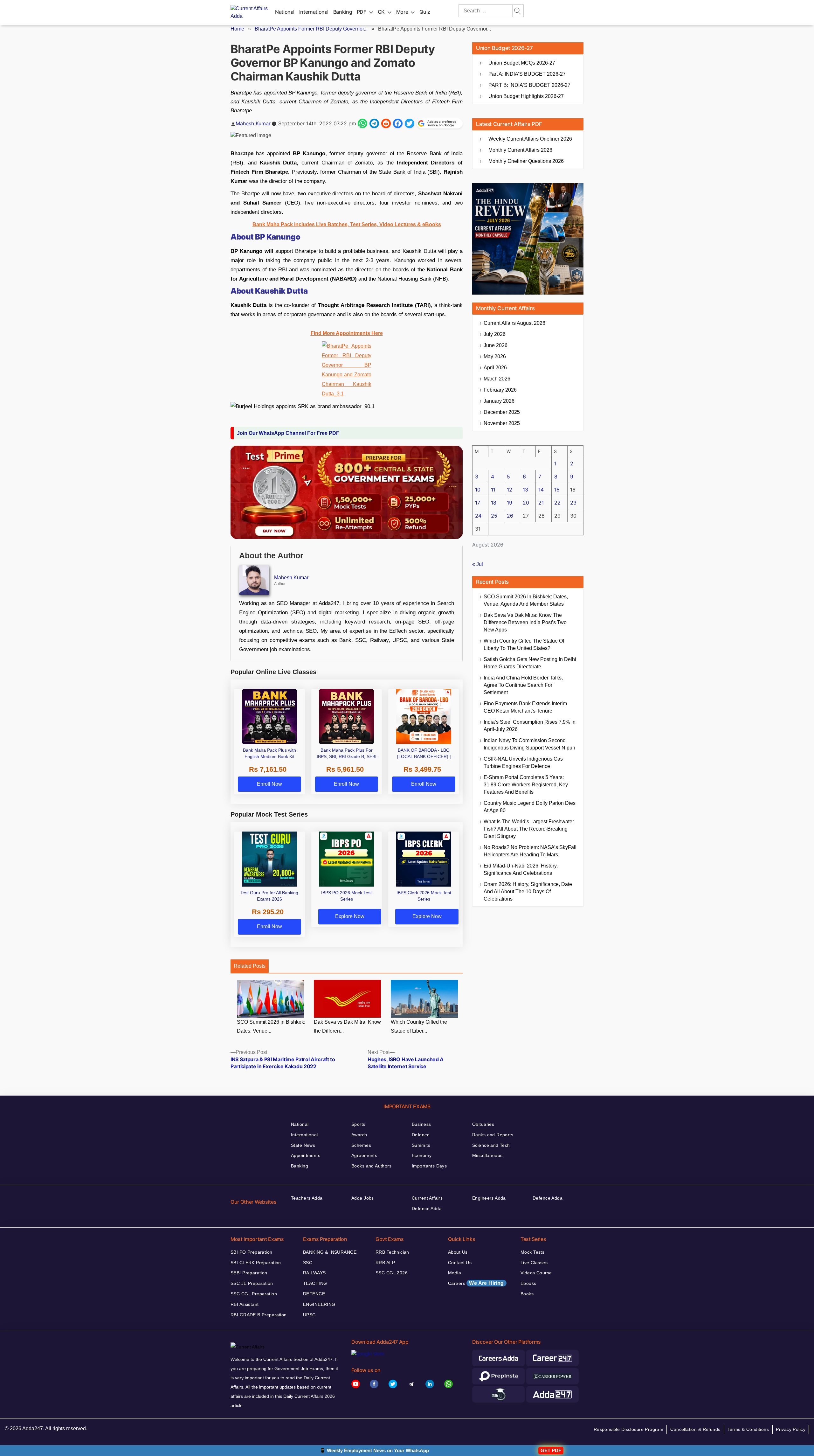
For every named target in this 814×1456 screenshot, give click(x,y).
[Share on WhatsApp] (362, 123)
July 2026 (495, 334)
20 (526, 502)
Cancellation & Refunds (695, 1429)
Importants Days (429, 1165)
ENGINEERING (319, 1304)
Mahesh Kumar (253, 123)
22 (557, 502)
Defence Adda (427, 1208)
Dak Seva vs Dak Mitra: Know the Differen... (347, 1026)
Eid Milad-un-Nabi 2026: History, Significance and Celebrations (521, 869)
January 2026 (499, 401)
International (313, 12)
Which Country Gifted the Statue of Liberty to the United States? (524, 644)
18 (493, 502)
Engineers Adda (489, 1198)
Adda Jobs (362, 1198)
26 (510, 515)
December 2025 (502, 412)
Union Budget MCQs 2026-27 (521, 63)
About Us (457, 1252)
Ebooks (528, 1283)
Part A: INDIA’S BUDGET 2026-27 (527, 74)
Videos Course (536, 1272)
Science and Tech (491, 1145)
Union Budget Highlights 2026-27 (526, 96)
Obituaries (483, 1124)
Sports (358, 1124)
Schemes (361, 1145)
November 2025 (502, 423)
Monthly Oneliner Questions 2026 (526, 161)
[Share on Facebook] (398, 123)
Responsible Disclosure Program (629, 1429)
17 (477, 502)
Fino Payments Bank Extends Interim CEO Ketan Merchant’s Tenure (525, 707)
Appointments (305, 1155)
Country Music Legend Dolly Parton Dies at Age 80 (530, 806)
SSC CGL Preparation (254, 1293)
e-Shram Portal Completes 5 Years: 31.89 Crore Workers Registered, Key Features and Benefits (526, 785)
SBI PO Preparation (251, 1252)
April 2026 (495, 367)
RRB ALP (385, 1262)
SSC (307, 1262)
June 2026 (495, 345)
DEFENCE (314, 1293)
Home (237, 28)
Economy (421, 1155)
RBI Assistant (245, 1304)
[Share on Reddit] (386, 123)
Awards (359, 1134)
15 (557, 489)
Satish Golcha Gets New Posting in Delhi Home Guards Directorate (530, 663)
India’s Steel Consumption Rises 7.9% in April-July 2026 (530, 725)
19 (509, 502)
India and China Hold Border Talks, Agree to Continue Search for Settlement (523, 685)
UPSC (309, 1314)
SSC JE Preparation (252, 1283)
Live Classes (534, 1262)
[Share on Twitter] (409, 123)
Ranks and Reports (492, 1134)
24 (478, 515)
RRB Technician (392, 1252)
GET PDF (551, 1450)
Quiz (424, 12)
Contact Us (460, 1262)
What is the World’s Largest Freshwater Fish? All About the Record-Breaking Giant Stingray (529, 829)
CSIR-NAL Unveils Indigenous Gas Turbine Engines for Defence (523, 762)
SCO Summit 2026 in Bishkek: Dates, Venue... (271, 1026)
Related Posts (250, 966)
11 (493, 489)
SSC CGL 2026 (392, 1272)
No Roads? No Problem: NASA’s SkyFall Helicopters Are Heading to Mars (530, 851)
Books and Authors (371, 1165)
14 (541, 489)
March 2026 (497, 378)
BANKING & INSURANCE (329, 1252)
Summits (421, 1145)
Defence (421, 1134)
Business (421, 1124)
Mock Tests (532, 1252)
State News (303, 1145)
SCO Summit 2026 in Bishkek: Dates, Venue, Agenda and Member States (526, 600)
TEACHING (315, 1283)
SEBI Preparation (249, 1272)
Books (527, 1293)
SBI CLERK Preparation (256, 1262)
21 (541, 502)
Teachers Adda (306, 1198)
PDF (361, 12)
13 (525, 489)
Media (454, 1272)
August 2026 (514, 323)
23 (573, 502)
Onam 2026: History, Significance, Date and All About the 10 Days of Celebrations (528, 891)
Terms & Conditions (748, 1429)
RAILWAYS (314, 1272)
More (402, 12)
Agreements (364, 1155)
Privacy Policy (790, 1429)
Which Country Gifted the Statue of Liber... (419, 1026)
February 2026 (500, 390)
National (284, 12)
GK (381, 12)
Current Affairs (427, 1198)
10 (477, 489)
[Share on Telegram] (374, 123)
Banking (342, 12)
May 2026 (495, 356)
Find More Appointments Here (347, 333)
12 (509, 489)
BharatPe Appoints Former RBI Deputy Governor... (311, 28)
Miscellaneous (487, 1155)
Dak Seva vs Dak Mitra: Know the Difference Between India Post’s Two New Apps (525, 622)
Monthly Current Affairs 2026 (520, 150)
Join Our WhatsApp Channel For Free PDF (288, 433)
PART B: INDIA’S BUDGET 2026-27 (529, 85)
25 (494, 515)
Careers (476, 1283)
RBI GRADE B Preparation (259, 1314)
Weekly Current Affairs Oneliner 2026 (530, 139)
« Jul (477, 564)
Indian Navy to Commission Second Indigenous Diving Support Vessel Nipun (529, 744)
